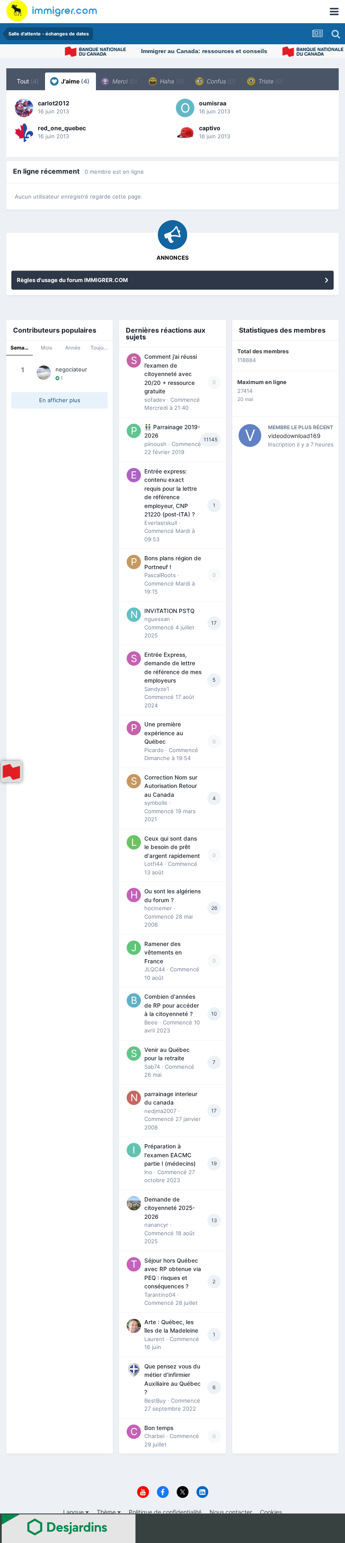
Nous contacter (231, 1512)
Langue (74, 1512)
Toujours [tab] (100, 347)
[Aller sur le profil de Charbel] (134, 1432)
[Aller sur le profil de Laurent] (134, 1326)
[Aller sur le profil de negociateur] (44, 373)
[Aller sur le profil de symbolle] (134, 781)
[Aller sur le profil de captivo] (185, 133)
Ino (148, 1172)
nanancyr (156, 1224)
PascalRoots (160, 575)
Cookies (271, 1512)
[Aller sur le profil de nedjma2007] (134, 1098)
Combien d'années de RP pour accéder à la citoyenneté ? (171, 1005)
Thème (107, 1512)
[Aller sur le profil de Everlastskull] (134, 475)
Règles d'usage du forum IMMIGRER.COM (72, 280)
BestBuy (155, 1400)
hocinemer (158, 908)
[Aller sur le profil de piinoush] (134, 431)
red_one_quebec (62, 128)
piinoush (155, 444)
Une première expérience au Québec (163, 733)
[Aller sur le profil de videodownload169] (250, 435)
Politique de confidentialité (165, 1512)
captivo (209, 128)
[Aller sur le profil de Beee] (134, 1000)
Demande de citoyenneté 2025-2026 (169, 1208)
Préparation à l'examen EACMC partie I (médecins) (170, 1155)
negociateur (71, 369)
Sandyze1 (156, 688)
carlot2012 (53, 103)
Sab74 (152, 1066)
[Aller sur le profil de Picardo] (134, 728)
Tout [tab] (28, 81)
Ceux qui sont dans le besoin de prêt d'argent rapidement (172, 847)
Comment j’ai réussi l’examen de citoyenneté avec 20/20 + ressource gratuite (170, 374)
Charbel (154, 1436)
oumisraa (212, 103)
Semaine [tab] (21, 347)
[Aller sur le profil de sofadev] (134, 360)
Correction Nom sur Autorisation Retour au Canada (170, 786)
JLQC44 (154, 969)
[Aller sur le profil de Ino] (134, 1150)
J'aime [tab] (75, 81)
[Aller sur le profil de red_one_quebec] (24, 133)
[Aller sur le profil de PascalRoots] (134, 562)
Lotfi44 (153, 863)
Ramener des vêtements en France (163, 953)
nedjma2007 (160, 1111)
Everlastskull (160, 522)
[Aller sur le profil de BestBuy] (134, 1370)
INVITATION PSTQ (169, 611)
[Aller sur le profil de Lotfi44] (134, 842)
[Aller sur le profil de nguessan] (134, 615)
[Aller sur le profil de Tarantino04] (134, 1264)
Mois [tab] (46, 347)
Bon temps (158, 1428)
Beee (151, 1022)
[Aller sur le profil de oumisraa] (185, 108)
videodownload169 (294, 435)
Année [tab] (72, 347)
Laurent (154, 1339)
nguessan (157, 619)
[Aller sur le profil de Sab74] (134, 1053)
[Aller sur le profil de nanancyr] (134, 1203)
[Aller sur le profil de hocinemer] (134, 895)
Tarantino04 (159, 1294)
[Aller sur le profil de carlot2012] (24, 108)
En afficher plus (59, 400)
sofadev (154, 399)
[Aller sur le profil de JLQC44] (134, 948)
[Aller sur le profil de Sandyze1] (134, 658)
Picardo (154, 750)
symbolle (155, 802)
